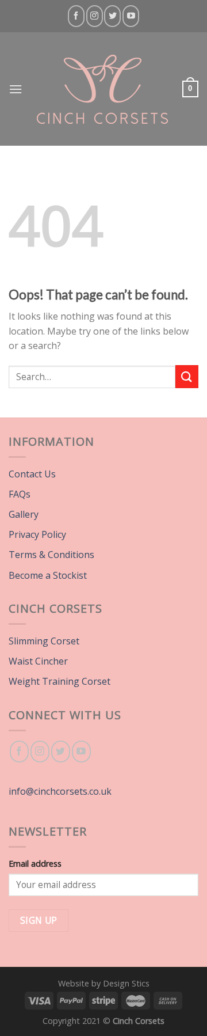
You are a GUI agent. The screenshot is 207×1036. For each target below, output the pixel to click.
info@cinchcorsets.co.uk (60, 791)
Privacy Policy (37, 534)
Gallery (24, 514)
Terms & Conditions (51, 554)
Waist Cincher (38, 661)
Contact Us (32, 474)
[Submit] (186, 376)
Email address (35, 863)
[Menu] (15, 89)
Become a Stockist (48, 575)
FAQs (19, 494)
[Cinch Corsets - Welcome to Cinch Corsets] (102, 89)
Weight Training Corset (59, 681)
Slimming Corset (44, 641)
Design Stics (126, 983)
